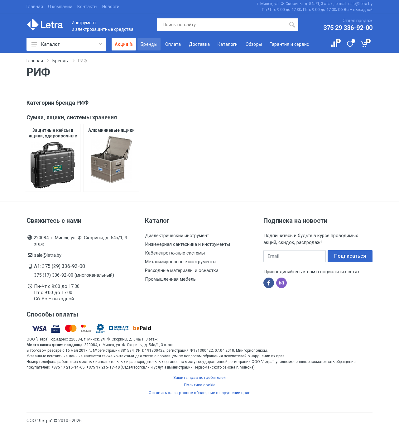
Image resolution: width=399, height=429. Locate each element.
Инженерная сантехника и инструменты (187, 244)
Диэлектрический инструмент (177, 235)
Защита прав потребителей (199, 377)
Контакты (87, 6)
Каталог (50, 44)
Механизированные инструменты (180, 262)
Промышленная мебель (170, 279)
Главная (34, 6)
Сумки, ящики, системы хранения (71, 117)
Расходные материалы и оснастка (182, 270)
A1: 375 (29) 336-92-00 (59, 266)
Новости (110, 6)
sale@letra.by (47, 255)
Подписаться (350, 256)
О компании (60, 6)
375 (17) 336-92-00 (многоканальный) (74, 275)
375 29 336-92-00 (348, 27)
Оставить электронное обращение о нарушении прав (200, 392)
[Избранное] (350, 44)
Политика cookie (199, 385)
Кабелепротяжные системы (175, 253)
